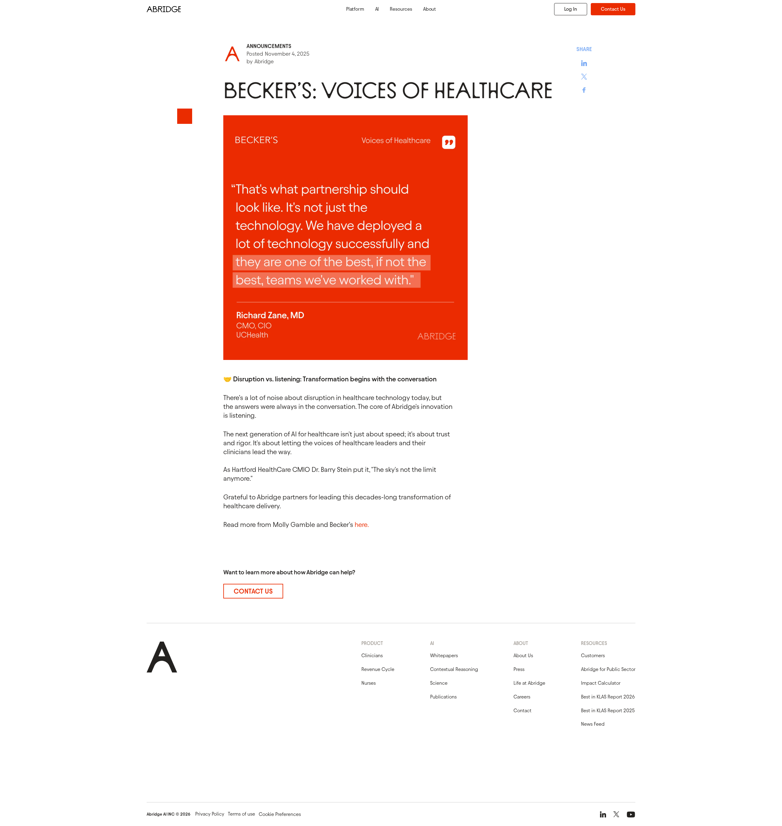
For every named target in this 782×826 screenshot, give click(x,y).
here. (361, 524)
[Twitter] (616, 814)
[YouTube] (631, 814)
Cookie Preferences (280, 814)
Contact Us (613, 9)
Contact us (253, 591)
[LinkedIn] (603, 814)
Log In (570, 9)
